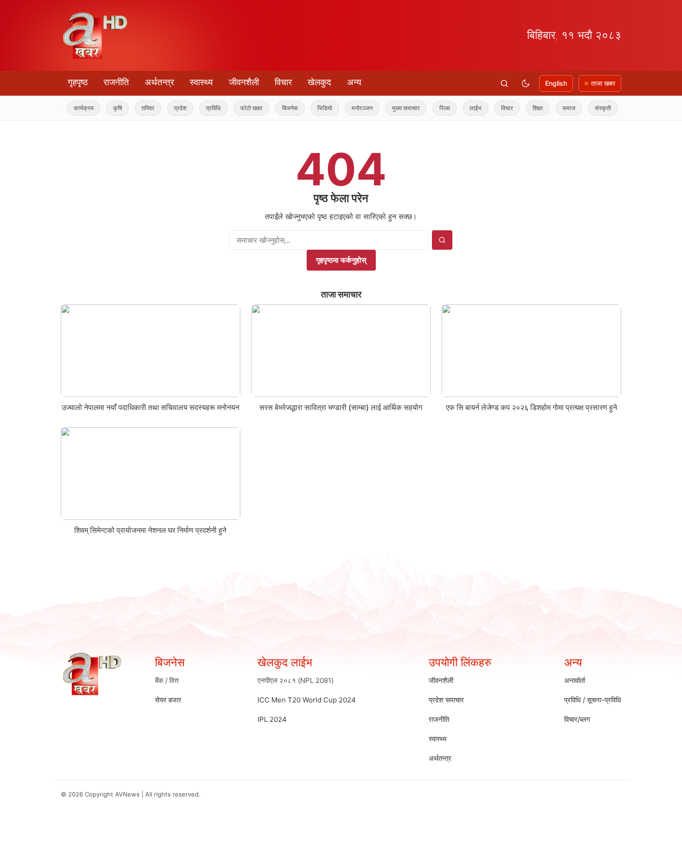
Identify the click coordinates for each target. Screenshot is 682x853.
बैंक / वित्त (167, 680)
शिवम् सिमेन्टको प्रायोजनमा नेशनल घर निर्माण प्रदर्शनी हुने (150, 530)
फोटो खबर (237, 108)
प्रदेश (166, 108)
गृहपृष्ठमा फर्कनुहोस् (341, 260)
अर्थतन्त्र (159, 82)
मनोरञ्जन (348, 108)
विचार (283, 82)
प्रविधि (199, 108)
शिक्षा (524, 108)
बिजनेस (276, 108)
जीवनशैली (244, 82)
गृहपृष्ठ (78, 82)
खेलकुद (319, 82)
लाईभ (462, 108)
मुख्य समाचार (392, 108)
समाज (554, 108)
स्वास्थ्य (201, 82)
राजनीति (116, 82)
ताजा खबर (603, 83)
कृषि (103, 108)
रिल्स (430, 108)
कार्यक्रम (70, 108)
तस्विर (134, 108)
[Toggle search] (504, 83)
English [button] (556, 83)
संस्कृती (589, 108)
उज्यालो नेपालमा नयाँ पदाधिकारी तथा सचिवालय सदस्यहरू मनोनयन (150, 407)
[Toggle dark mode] (526, 83)
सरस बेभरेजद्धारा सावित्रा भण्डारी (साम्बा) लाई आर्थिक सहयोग (340, 407)
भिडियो (310, 108)
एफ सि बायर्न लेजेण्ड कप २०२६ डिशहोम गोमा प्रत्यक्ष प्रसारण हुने (531, 407)
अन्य (354, 82)
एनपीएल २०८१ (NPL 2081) (295, 680)
